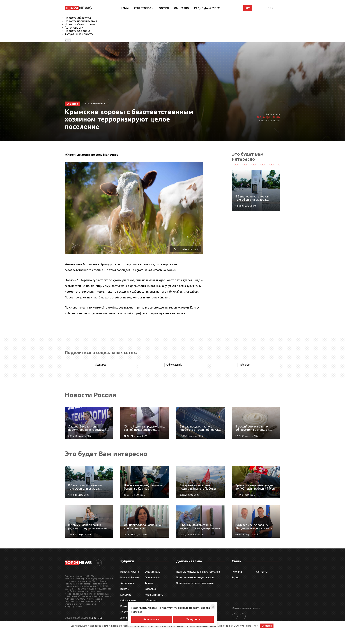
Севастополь (143, 8)
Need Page (96, 617)
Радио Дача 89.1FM (207, 8)
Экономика (126, 617)
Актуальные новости (79, 34)
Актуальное (127, 583)
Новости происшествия (81, 21)
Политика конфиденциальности (195, 577)
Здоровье (151, 589)
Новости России (129, 577)
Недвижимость (154, 594)
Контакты (262, 571)
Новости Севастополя (80, 24)
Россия (163, 8)
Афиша (149, 583)
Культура (125, 594)
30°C (248, 8)
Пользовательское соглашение (195, 583)
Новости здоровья (78, 30)
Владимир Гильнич (267, 117)
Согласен (267, 625)
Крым (125, 8)
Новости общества (78, 17)
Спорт (124, 612)
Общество (181, 8)
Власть (124, 589)
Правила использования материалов (198, 571)
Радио (235, 577)
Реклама (237, 571)
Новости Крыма (129, 571)
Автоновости (74, 27)
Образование (128, 600)
